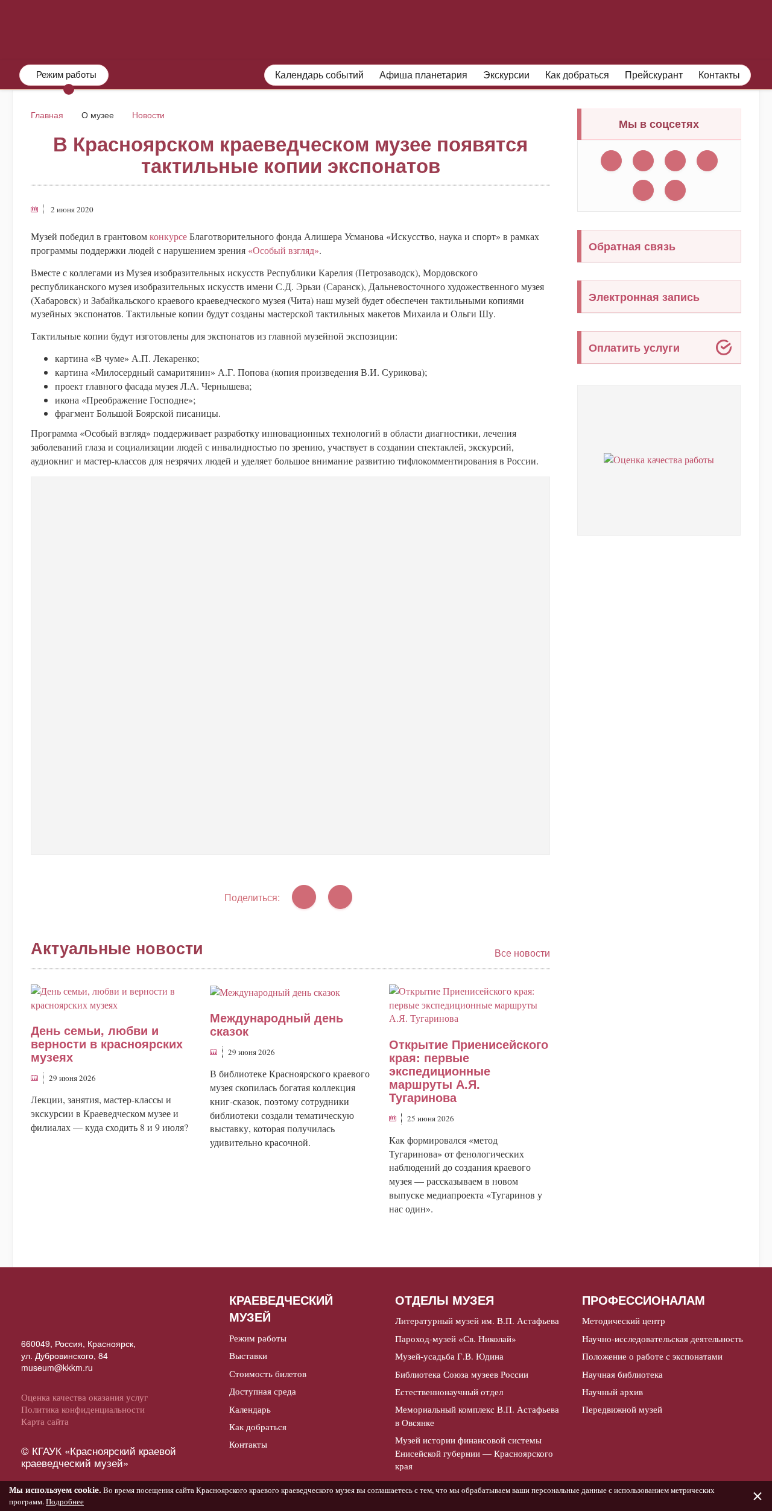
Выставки (248, 1355)
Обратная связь (632, 246)
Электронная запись (644, 297)
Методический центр (623, 1320)
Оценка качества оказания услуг (84, 1397)
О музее (365, 29)
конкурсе (168, 236)
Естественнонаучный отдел (449, 1392)
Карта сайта (45, 1421)
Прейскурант (654, 74)
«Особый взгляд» (283, 250)
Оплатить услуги (634, 347)
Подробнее (65, 1501)
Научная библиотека (622, 1374)
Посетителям (457, 29)
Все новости (522, 953)
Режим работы (257, 1338)
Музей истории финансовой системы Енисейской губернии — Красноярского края (474, 1453)
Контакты (719, 74)
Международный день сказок (276, 1024)
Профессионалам (701, 29)
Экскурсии (506, 74)
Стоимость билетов (267, 1373)
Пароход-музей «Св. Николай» (455, 1338)
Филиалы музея (573, 29)
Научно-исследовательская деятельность (662, 1338)
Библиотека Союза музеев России (461, 1374)
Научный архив (612, 1392)
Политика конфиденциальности (83, 1409)
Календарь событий (319, 74)
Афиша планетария (423, 74)
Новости (148, 115)
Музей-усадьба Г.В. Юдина (449, 1356)
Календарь (250, 1409)
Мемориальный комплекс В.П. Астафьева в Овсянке (477, 1415)
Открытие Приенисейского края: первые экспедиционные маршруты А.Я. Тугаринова (468, 1070)
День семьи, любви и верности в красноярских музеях (107, 1043)
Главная (47, 115)
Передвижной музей (622, 1409)
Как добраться (577, 74)
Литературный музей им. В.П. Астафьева (477, 1320)
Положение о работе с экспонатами (652, 1356)
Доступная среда (262, 1391)
